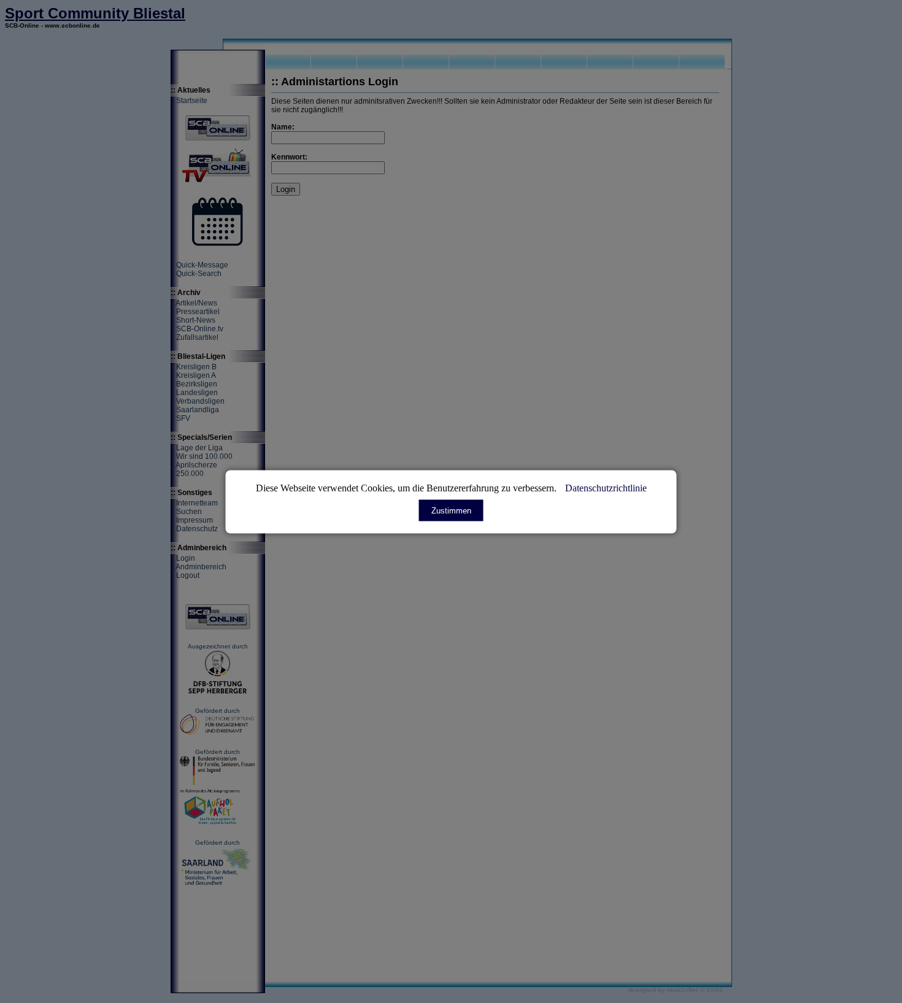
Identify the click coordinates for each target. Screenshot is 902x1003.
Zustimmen (451, 510)
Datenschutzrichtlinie (606, 487)
